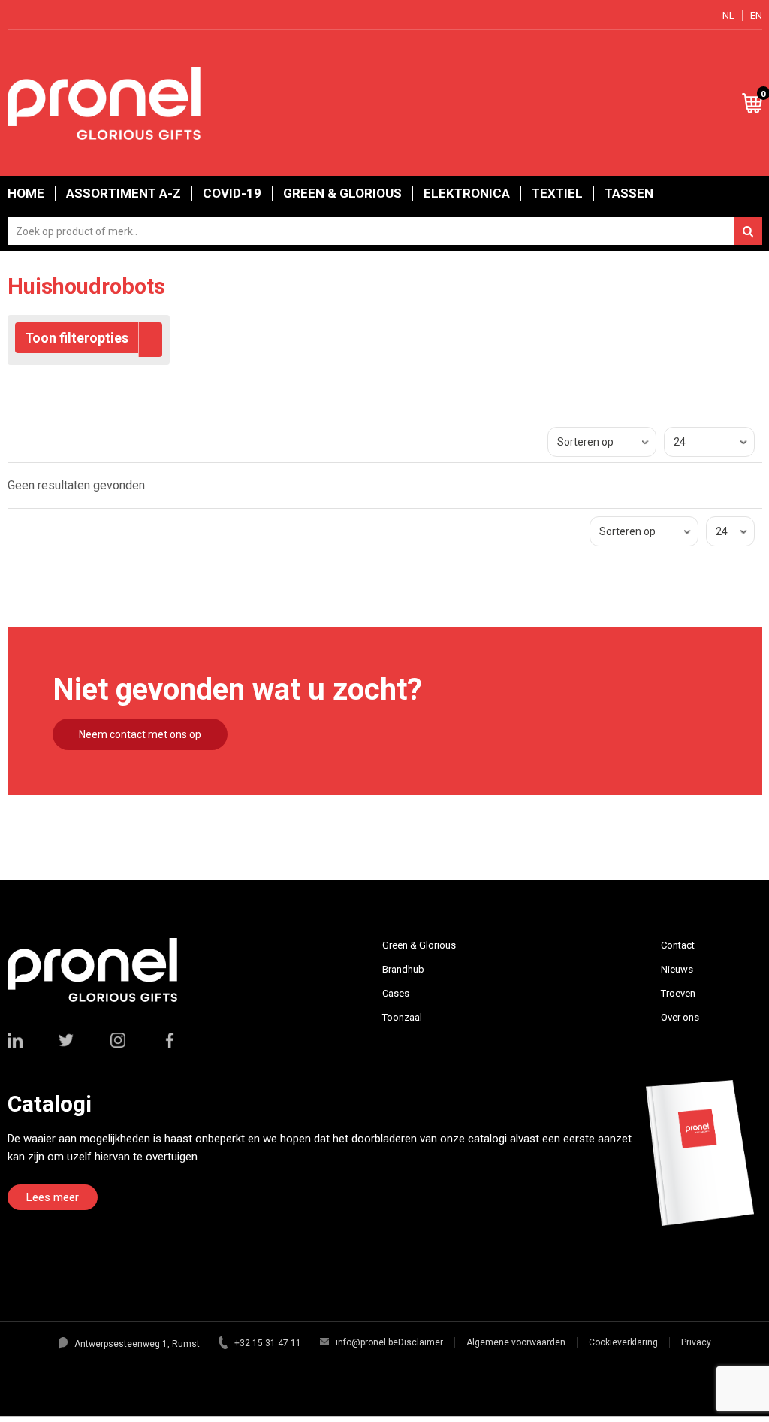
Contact (678, 945)
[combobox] (385, 231)
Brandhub (403, 969)
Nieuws (677, 969)
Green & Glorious (342, 193)
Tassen (629, 193)
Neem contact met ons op (140, 734)
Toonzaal (402, 1017)
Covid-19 (232, 193)
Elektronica (467, 193)
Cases (395, 993)
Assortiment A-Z (123, 193)
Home (26, 193)
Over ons (680, 1017)
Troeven (678, 993)
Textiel (557, 193)
